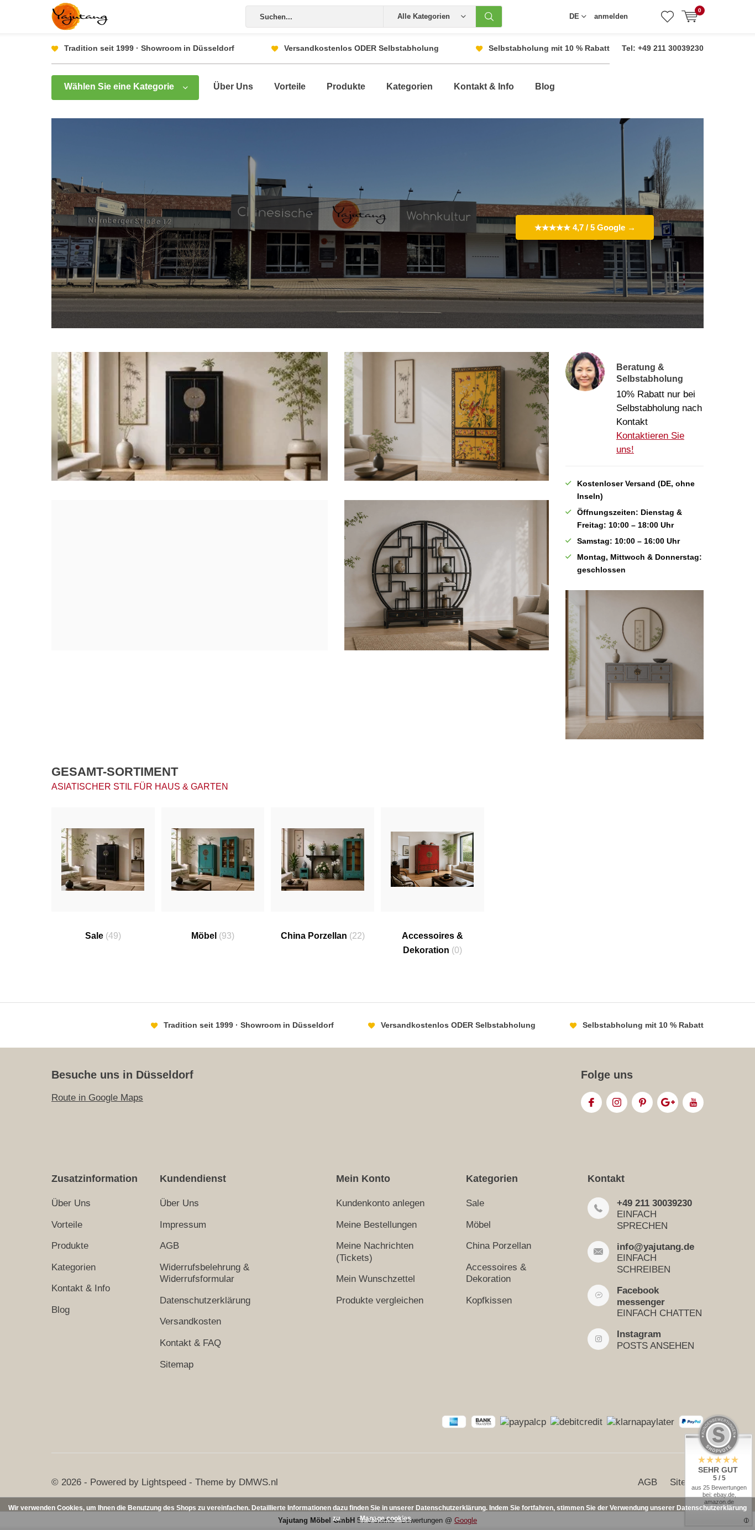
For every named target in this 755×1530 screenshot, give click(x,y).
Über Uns (233, 86)
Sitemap (176, 1364)
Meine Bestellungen (376, 1224)
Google (667, 1102)
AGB (169, 1245)
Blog (545, 86)
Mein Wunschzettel (375, 1279)
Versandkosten (190, 1321)
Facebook (591, 1102)
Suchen (489, 17)
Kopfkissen (489, 1300)
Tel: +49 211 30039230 (663, 48)
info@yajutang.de (655, 1247)
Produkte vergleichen (379, 1300)
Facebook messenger (641, 1296)
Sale (103, 935)
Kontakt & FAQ (190, 1343)
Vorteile (290, 86)
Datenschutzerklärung (205, 1300)
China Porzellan (323, 935)
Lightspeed (163, 1482)
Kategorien (409, 86)
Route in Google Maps (97, 1097)
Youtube (693, 1102)
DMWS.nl (258, 1482)
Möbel (212, 935)
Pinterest (642, 1102)
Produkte (346, 86)
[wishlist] (667, 16)
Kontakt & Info (484, 86)
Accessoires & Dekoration (432, 943)
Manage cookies (385, 1518)
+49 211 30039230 (654, 1203)
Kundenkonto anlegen (380, 1203)
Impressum (183, 1224)
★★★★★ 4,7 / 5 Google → (585, 227)
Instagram (616, 1102)
